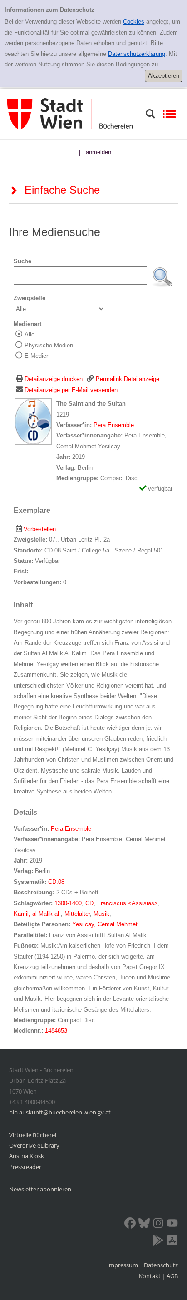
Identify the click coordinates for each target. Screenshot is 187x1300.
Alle (29, 334)
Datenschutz (161, 1265)
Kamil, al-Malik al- (37, 913)
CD (89, 903)
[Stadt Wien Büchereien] (70, 113)
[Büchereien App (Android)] (158, 1242)
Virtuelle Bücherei (32, 1135)
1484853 (56, 1030)
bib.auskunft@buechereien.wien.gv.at (60, 1112)
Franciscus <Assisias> (127, 903)
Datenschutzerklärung (136, 53)
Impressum (123, 1265)
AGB (172, 1276)
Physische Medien (49, 345)
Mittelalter (77, 913)
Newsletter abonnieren (40, 1189)
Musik (101, 913)
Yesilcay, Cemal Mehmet (105, 924)
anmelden (98, 152)
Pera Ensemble (114, 425)
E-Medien (37, 355)
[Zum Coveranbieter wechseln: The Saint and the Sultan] (33, 421)
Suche (22, 261)
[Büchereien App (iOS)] (172, 1242)
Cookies (133, 21)
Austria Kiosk (26, 1156)
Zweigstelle (29, 298)
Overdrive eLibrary (34, 1145)
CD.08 (56, 881)
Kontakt (150, 1276)
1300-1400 (68, 903)
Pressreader (25, 1167)
